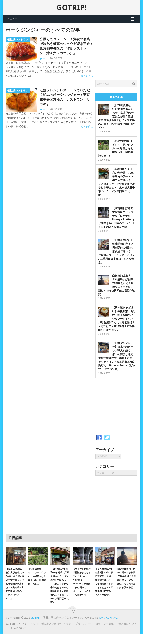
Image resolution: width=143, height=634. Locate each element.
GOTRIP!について (16, 623)
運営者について (127, 623)
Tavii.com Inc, (108, 617)
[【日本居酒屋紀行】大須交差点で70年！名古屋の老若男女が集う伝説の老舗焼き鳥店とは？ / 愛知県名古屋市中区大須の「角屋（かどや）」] (16, 556)
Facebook (99, 437)
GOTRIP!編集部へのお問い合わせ (51, 623)
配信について (18, 628)
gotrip (43, 58)
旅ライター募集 (105, 623)
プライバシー (83, 623)
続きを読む (87, 75)
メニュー (12, 18)
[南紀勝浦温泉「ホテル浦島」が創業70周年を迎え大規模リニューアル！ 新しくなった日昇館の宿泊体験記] (127, 556)
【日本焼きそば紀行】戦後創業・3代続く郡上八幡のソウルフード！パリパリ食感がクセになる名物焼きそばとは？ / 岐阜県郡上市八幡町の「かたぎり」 (116, 318)
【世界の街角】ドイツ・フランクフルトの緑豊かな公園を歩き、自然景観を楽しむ (115, 148)
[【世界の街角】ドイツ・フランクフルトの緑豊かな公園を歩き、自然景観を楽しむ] (38, 556)
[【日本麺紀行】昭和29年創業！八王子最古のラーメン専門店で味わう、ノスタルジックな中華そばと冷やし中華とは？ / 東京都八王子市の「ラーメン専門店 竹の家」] (60, 556)
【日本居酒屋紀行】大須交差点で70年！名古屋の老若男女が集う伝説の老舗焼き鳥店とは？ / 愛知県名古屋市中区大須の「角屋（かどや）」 (116, 116)
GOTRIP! (71, 7)
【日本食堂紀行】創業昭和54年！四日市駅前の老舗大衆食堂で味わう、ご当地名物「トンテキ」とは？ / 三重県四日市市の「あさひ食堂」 (116, 251)
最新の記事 (116, 97)
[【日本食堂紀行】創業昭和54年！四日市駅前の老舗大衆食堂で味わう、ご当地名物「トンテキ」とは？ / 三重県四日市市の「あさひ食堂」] (105, 556)
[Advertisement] (119, 50)
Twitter (107, 437)
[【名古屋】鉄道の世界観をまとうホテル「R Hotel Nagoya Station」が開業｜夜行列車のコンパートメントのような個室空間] (83, 556)
